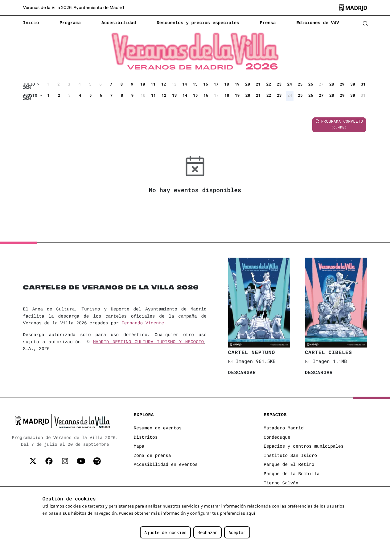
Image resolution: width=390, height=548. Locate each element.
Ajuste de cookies (165, 532)
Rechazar (207, 532)
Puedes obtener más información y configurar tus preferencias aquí (186, 513)
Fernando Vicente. (144, 323)
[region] (195, 517)
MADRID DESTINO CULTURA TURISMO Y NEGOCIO (148, 342)
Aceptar (237, 532)
